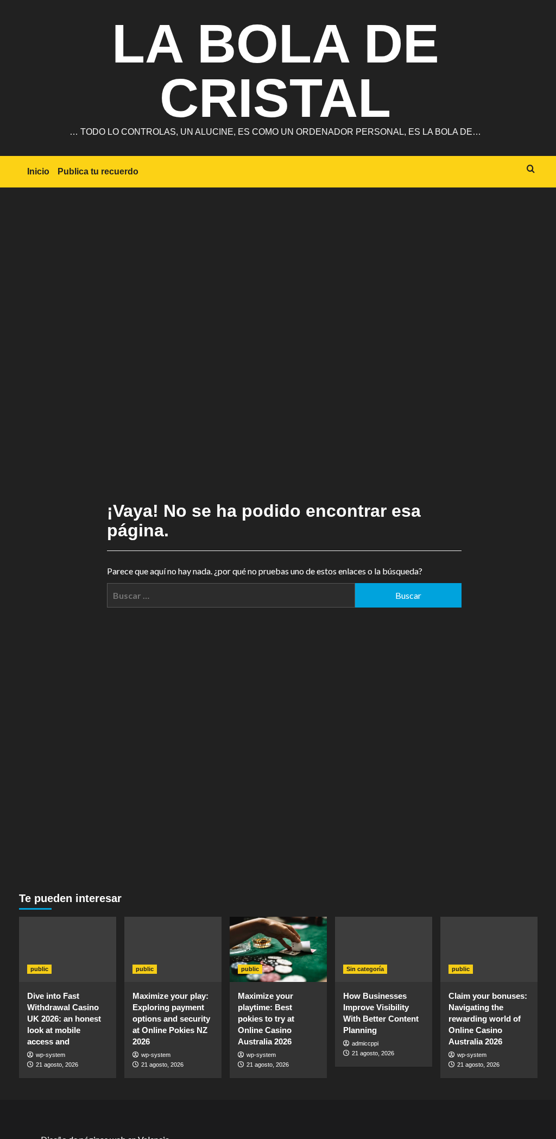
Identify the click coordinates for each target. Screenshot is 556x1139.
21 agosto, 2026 (57, 1064)
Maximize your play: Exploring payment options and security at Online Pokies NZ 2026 (171, 1018)
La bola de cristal (275, 70)
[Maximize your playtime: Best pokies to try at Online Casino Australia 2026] (278, 949)
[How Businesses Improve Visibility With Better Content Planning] (383, 949)
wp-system (50, 1055)
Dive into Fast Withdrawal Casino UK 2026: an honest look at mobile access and (64, 1018)
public (39, 969)
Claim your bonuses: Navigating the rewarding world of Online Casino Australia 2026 (487, 1018)
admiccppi (365, 1043)
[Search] (531, 169)
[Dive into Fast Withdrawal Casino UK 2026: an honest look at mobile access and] (67, 949)
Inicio (38, 171)
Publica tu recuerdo (98, 171)
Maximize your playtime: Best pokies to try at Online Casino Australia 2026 (266, 1018)
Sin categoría (365, 969)
